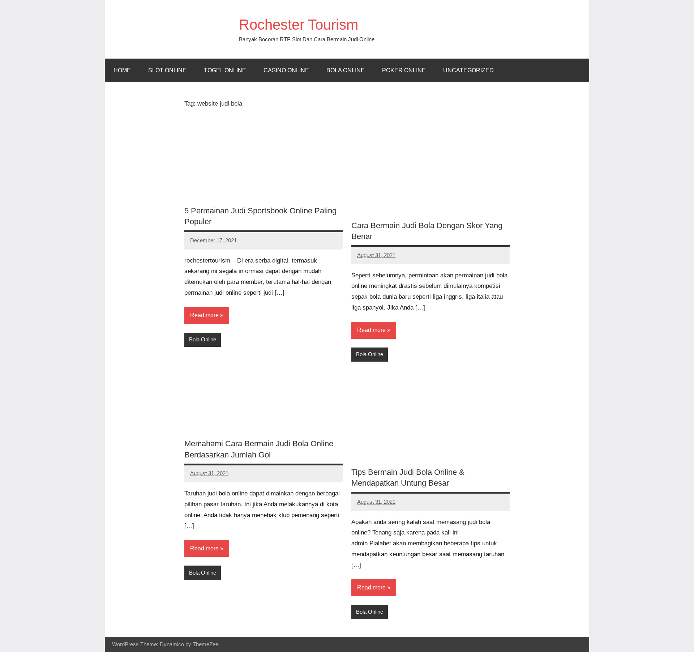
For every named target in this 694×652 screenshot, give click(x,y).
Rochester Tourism (298, 25)
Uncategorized (468, 70)
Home (122, 70)
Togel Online (225, 70)
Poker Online (404, 70)
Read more (204, 315)
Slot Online (167, 70)
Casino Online (286, 70)
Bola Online (345, 70)
